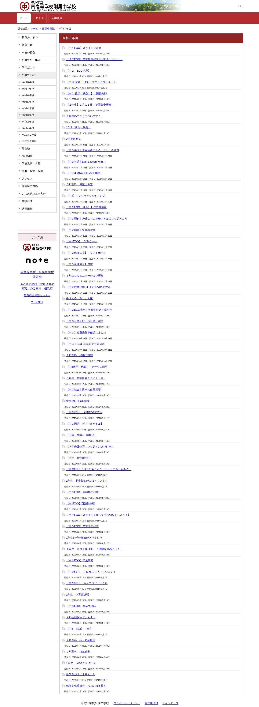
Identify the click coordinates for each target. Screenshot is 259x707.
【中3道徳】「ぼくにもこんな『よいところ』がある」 (98, 469)
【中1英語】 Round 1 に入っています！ (91, 571)
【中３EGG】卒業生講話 (81, 605)
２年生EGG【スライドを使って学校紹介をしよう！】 (98, 514)
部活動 (26, 148)
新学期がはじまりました (80, 674)
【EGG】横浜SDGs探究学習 (83, 173)
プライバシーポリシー (127, 703)
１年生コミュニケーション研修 (84, 275)
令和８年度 (28, 82)
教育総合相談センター (37, 295)
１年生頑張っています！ (80, 617)
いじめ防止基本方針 (34, 193)
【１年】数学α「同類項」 (81, 435)
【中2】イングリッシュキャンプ (85, 195)
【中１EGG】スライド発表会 (83, 47)
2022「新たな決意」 (78, 127)
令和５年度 (28, 101)
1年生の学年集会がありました (84, 537)
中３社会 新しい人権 (79, 298)
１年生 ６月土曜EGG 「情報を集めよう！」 (94, 549)
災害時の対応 (30, 186)
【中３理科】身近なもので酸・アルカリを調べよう (96, 218)
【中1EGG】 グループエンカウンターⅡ (91, 82)
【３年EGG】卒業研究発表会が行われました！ (94, 59)
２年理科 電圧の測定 (79, 184)
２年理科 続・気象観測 (80, 640)
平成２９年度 (29, 141)
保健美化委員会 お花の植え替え (86, 685)
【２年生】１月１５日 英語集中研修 (90, 104)
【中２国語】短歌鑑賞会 (80, 229)
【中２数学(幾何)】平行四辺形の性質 (88, 286)
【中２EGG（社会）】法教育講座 (86, 207)
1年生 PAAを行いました (81, 662)
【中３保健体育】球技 (79, 264)
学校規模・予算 (31, 163)
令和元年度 (28, 128)
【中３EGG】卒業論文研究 (82, 526)
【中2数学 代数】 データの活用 (88, 366)
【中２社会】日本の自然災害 (83, 389)
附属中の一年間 (31, 60)
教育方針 (27, 44)
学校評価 (27, 201)
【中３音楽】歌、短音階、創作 (84, 321)
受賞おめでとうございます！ (83, 116)
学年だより (28, 67)
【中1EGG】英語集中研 (80, 503)
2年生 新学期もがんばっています (87, 480)
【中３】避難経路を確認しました (86, 332)
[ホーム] (105, 6)
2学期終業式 (73, 138)
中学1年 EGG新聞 (77, 400)
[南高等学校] (37, 250)
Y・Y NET (37, 302)
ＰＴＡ (40, 18)
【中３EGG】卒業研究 (79, 560)
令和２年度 (28, 121)
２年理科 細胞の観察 (79, 355)
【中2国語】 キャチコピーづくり (87, 583)
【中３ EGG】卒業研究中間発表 (85, 343)
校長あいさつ (30, 37)
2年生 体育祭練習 (77, 594)
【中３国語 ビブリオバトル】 (84, 423)
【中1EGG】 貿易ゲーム (81, 241)
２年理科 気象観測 (78, 651)
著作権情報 (151, 703)
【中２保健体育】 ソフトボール (86, 252)
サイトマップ (170, 703)
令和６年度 (28, 95)
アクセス (27, 178)
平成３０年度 (29, 134)
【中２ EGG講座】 (78, 70)
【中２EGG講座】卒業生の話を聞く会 (89, 309)
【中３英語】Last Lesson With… (85, 161)
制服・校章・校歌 (32, 170)
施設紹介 (27, 155)
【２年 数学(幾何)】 (79, 457)
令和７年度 (28, 88)
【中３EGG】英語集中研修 (82, 492)
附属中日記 (48, 28)
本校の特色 (28, 52)
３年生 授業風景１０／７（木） (86, 378)
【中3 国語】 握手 (79, 628)
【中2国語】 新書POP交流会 (84, 412)
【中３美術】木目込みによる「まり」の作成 (92, 150)
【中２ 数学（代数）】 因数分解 (86, 93)
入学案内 (57, 18)
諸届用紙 (27, 208)
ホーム (24, 18)
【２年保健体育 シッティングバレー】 (90, 446)
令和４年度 (28, 108)
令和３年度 (28, 115)
